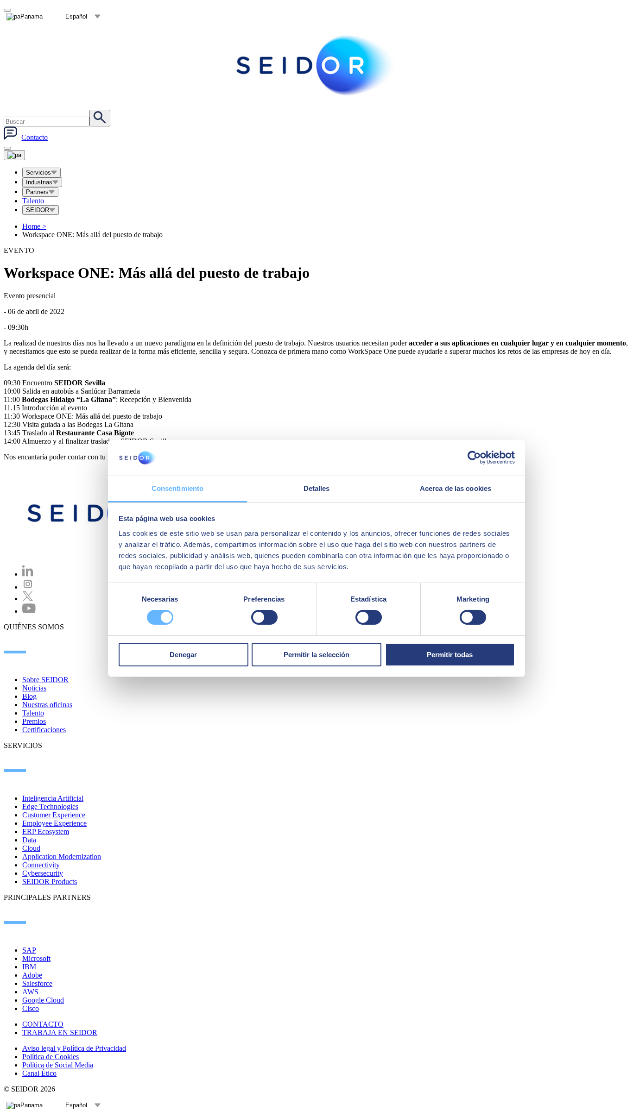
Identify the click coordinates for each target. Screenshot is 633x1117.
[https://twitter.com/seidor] (27, 598)
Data (29, 840)
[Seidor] (316, 65)
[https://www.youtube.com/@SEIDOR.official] (29, 611)
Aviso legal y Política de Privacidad (74, 1048)
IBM (29, 967)
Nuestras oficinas (47, 705)
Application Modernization (61, 856)
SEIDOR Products (49, 881)
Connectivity (41, 865)
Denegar (183, 655)
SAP (29, 950)
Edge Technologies (50, 806)
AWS (30, 992)
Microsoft (36, 958)
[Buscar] (99, 118)
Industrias (39, 182)
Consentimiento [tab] (177, 488)
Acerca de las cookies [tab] (455, 488)
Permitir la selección (316, 655)
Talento (33, 201)
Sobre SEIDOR (45, 680)
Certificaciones (44, 730)
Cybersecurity (42, 873)
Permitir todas (450, 655)
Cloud (31, 848)
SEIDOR (37, 210)
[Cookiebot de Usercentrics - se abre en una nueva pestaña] (474, 457)
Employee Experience (54, 823)
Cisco (30, 1008)
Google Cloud (43, 1000)
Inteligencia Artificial (52, 798)
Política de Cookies (50, 1057)
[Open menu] (14, 155)
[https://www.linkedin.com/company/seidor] (27, 574)
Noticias (34, 688)
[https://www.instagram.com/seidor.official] (27, 587)
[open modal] (7, 10)
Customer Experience (53, 815)
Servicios (38, 172)
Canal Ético (39, 1073)
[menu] (7, 148)
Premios (34, 721)
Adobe (32, 975)
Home (34, 226)
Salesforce (37, 983)
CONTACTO (42, 1024)
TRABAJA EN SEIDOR (59, 1032)
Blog (29, 696)
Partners (37, 191)
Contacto (34, 137)
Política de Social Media (57, 1065)
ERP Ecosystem (45, 831)
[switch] (264, 617)
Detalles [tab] (317, 488)
